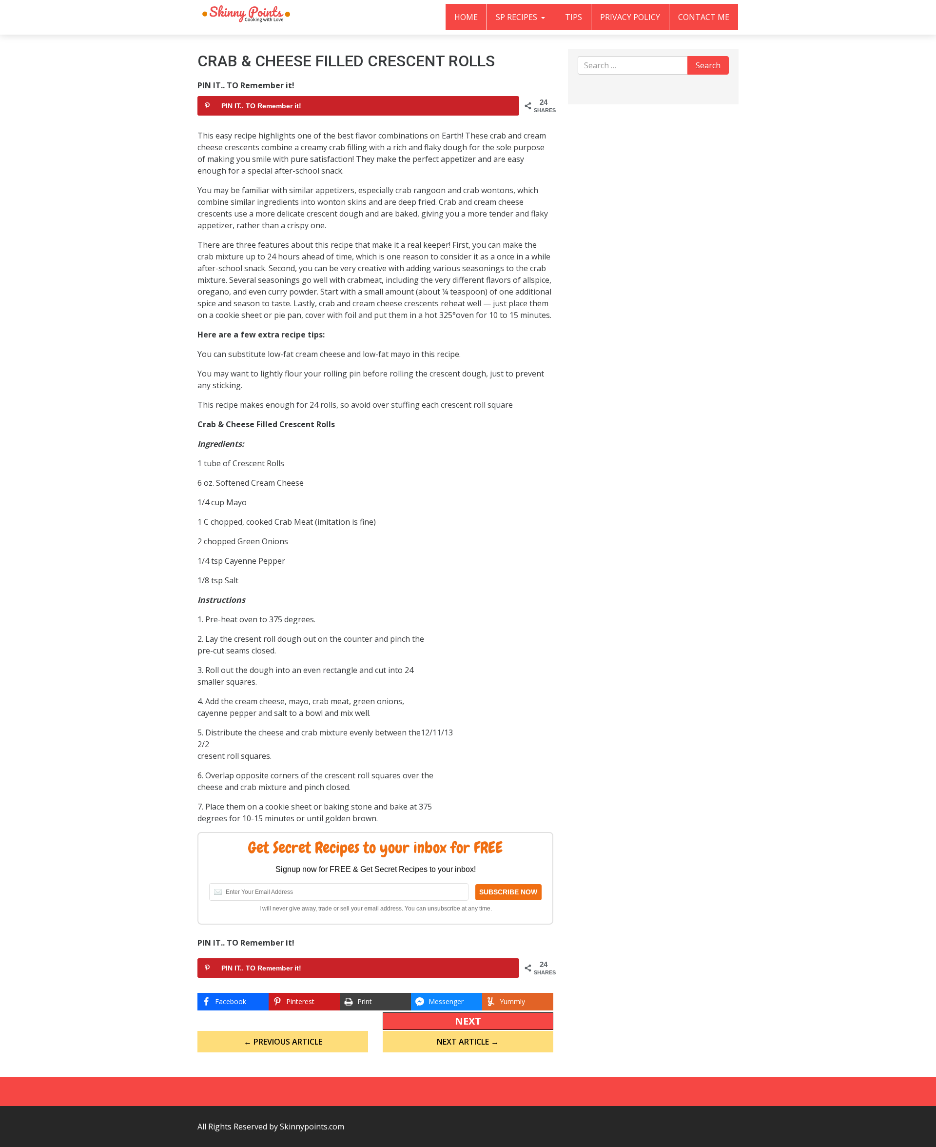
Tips (573, 17)
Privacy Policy (630, 17)
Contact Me (703, 17)
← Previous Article (283, 1041)
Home (466, 17)
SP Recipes (517, 17)
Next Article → (468, 1041)
